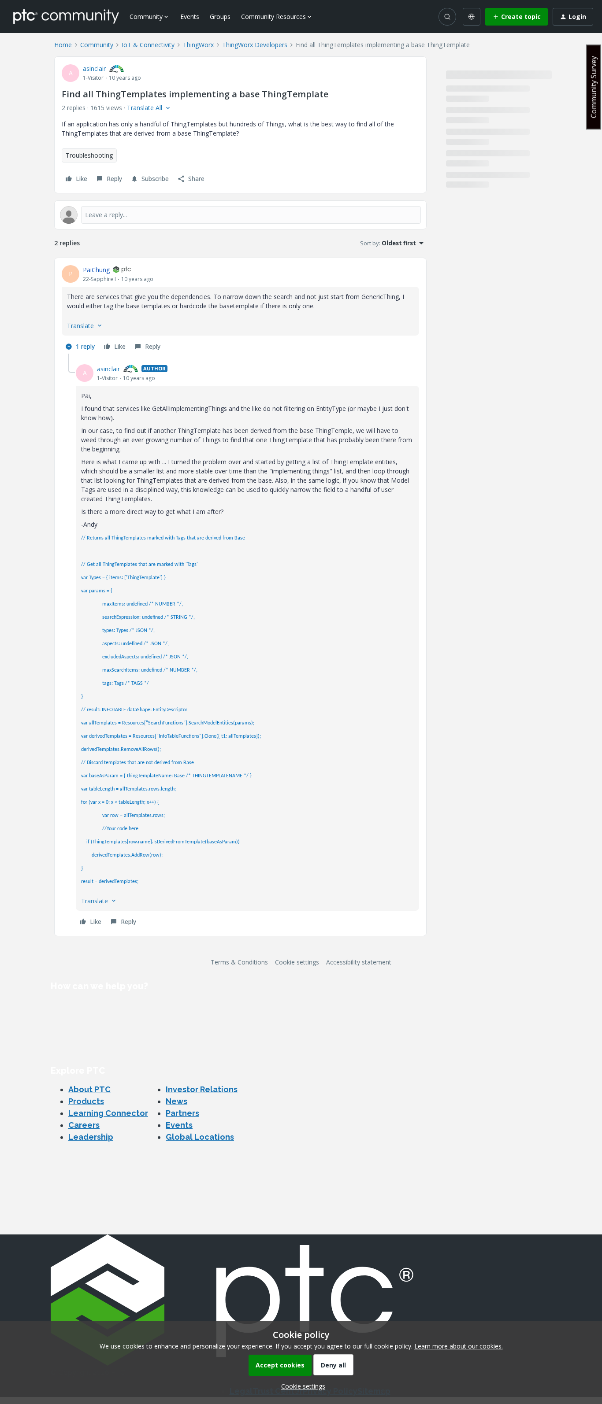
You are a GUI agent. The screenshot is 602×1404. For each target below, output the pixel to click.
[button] (516, 17)
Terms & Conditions (239, 962)
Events (189, 16)
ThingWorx (198, 45)
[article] (240, 309)
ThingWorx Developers (254, 45)
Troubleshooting (89, 155)
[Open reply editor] (240, 215)
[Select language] (471, 17)
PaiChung (96, 270)
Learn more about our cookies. (458, 1346)
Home (63, 45)
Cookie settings (297, 962)
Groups (220, 16)
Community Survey (593, 87)
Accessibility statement (358, 962)
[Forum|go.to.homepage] (66, 16)
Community (96, 45)
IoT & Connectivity (148, 45)
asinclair (94, 68)
